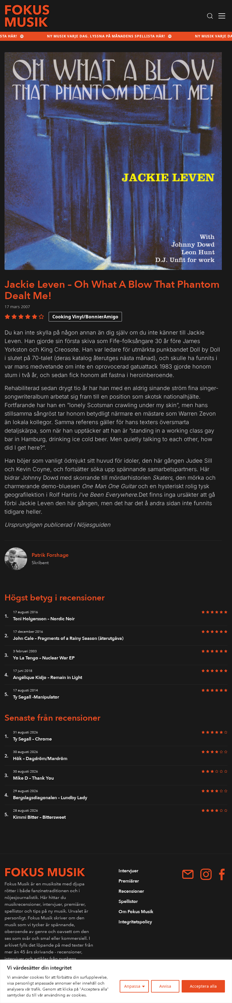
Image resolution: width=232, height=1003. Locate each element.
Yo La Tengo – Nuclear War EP (44, 658)
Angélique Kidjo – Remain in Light (47, 677)
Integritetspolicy (135, 922)
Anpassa (132, 986)
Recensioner (131, 891)
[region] (116, 981)
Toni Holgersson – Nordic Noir (44, 619)
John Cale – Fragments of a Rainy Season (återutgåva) (68, 638)
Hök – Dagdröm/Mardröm (40, 759)
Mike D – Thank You (33, 778)
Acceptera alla (203, 986)
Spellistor (128, 901)
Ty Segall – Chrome (32, 739)
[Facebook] (221, 874)
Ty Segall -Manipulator (36, 697)
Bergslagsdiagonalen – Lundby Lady (50, 798)
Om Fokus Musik (136, 912)
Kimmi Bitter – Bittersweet (39, 817)
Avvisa (165, 986)
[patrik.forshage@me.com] (188, 874)
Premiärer (129, 881)
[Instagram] (206, 874)
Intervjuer (128, 871)
